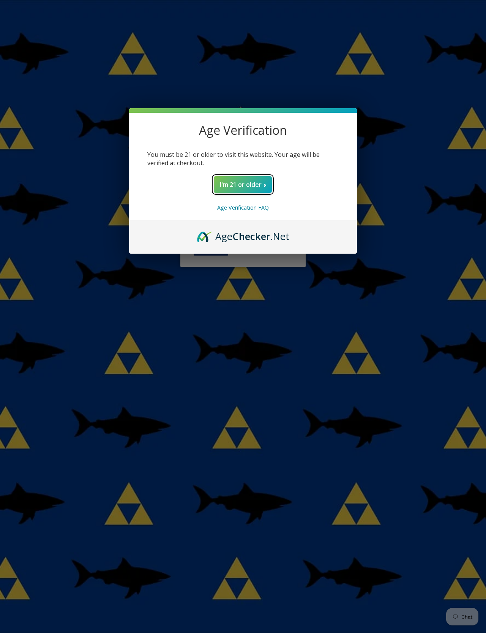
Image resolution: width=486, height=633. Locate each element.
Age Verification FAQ (243, 207)
